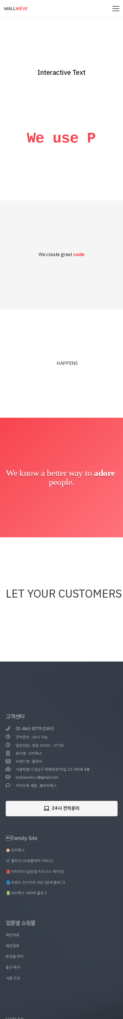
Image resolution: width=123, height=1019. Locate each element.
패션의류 (12, 955)
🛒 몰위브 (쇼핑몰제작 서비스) (29, 881)
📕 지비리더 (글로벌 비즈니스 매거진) (35, 892)
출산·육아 (13, 988)
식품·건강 (13, 998)
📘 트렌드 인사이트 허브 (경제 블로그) (35, 903)
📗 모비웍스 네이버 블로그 (26, 914)
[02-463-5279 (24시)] (11, 749)
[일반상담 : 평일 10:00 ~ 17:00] (11, 766)
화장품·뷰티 (15, 977)
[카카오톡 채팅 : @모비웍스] (11, 806)
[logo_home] (16, 8)
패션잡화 (12, 966)
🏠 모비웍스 (15, 871)
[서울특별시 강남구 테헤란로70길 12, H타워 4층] (11, 790)
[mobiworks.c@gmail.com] (11, 798)
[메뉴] (116, 8)
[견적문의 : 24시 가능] (11, 758)
